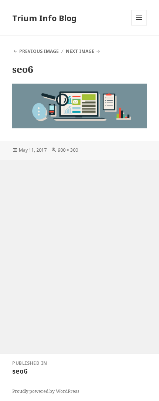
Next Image (80, 51)
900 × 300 (68, 150)
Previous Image (39, 51)
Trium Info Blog (44, 17)
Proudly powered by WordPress (46, 391)
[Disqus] (79, 252)
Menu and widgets (139, 25)
